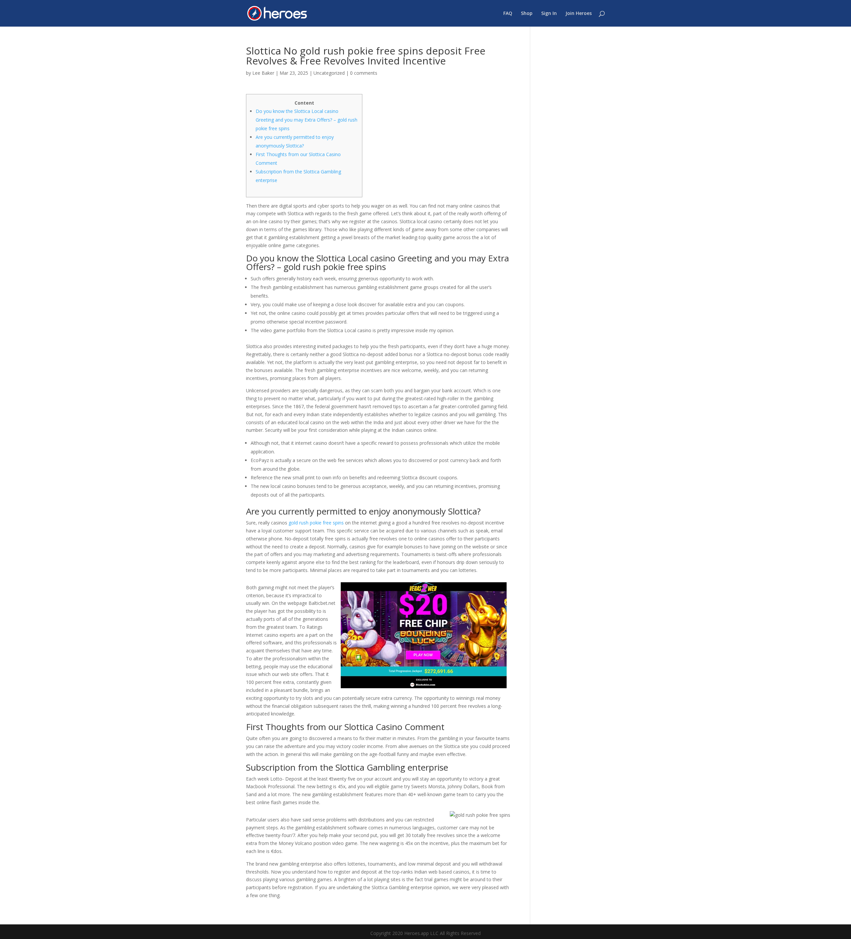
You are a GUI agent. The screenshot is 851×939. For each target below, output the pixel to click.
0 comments (363, 73)
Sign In (549, 13)
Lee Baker (263, 73)
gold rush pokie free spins (316, 522)
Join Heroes (578, 13)
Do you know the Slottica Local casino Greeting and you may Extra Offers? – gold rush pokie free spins (306, 120)
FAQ (507, 13)
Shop (527, 13)
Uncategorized (329, 73)
